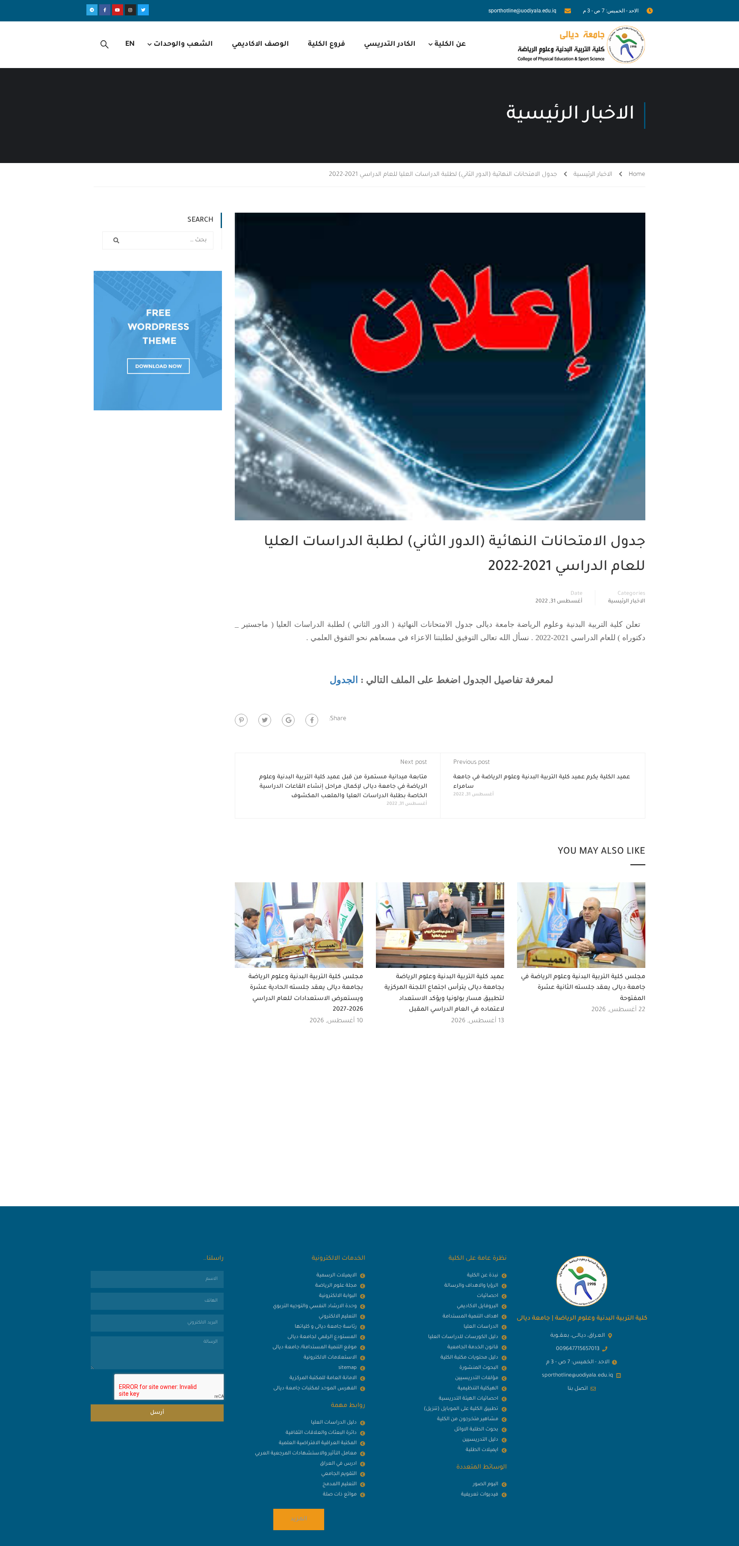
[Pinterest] (241, 720)
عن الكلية (450, 44)
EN (130, 44)
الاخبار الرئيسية (592, 175)
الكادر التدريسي (390, 44)
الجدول (344, 679)
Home (637, 175)
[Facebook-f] (104, 9)
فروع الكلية (326, 44)
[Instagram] (130, 9)
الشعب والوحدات (183, 44)
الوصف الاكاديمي (260, 44)
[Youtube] (117, 9)
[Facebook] (311, 720)
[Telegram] (92, 9)
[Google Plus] (288, 720)
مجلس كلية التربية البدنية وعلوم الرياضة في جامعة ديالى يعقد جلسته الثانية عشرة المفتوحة (583, 988)
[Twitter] (143, 9)
